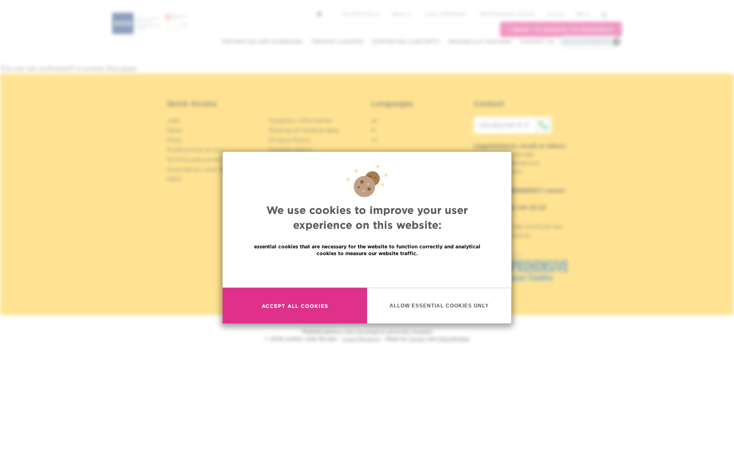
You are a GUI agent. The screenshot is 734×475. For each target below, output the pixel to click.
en (580, 14)
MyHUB (555, 14)
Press (174, 140)
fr (373, 130)
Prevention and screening (262, 41)
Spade (417, 339)
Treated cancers (337, 41)
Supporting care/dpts (406, 41)
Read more (367, 271)
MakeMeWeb (454, 339)
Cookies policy (290, 149)
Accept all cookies (295, 305)
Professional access (507, 14)
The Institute (358, 14)
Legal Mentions (361, 339)
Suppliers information (301, 120)
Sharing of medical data (304, 130)
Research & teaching (479, 41)
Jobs (174, 120)
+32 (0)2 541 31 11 (503, 125)
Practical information (586, 41)
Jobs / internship (445, 14)
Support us (537, 41)
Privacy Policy (289, 140)
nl (374, 140)
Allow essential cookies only (439, 305)
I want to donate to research (560, 29)
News (399, 14)
